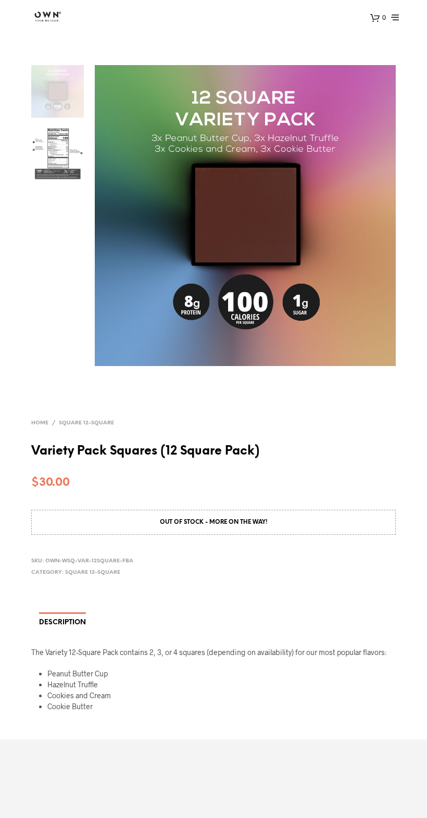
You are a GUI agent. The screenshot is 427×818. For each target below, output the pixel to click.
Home (39, 423)
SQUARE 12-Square (86, 423)
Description (62, 622)
